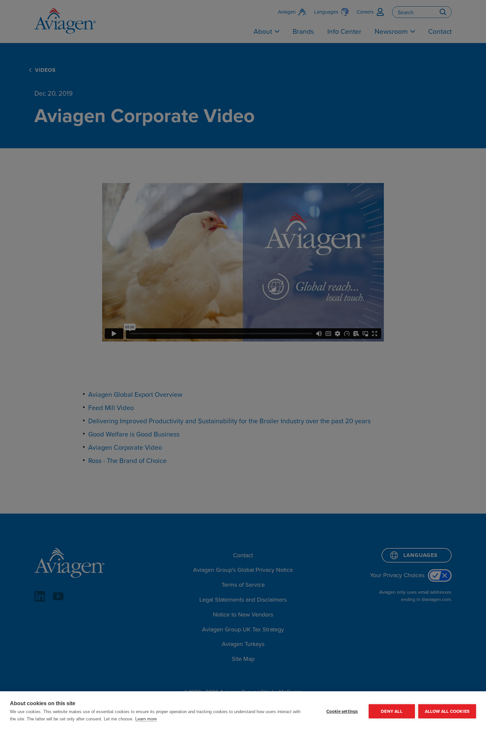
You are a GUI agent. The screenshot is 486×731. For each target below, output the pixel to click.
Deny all (391, 711)
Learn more (146, 718)
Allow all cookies (447, 711)
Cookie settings (342, 711)
